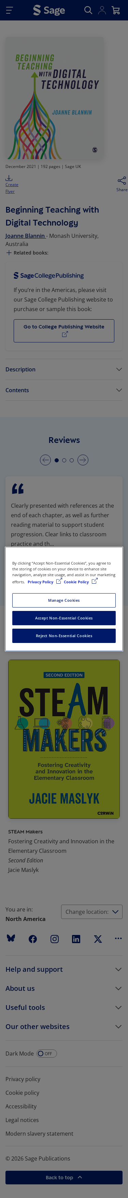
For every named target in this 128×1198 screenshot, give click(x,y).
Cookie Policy (77, 581)
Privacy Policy (41, 581)
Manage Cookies (64, 600)
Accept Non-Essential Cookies (64, 617)
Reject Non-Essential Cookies (64, 635)
